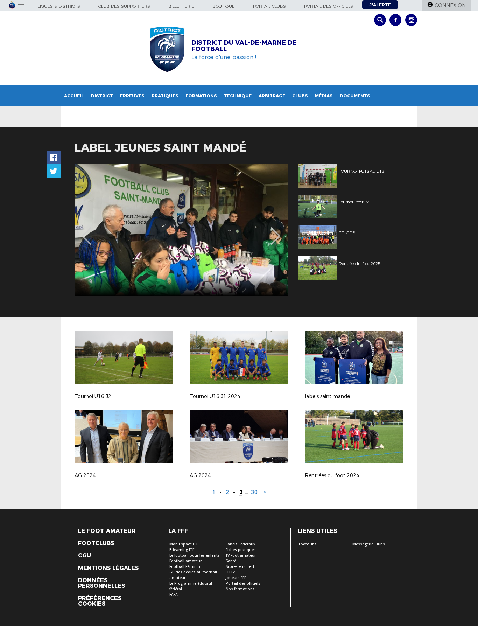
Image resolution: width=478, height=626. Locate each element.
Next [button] (275, 231)
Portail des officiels (328, 6)
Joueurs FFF (236, 578)
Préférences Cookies (99, 601)
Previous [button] (86, 231)
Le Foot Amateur (107, 531)
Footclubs (96, 543)
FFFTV (230, 572)
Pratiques (165, 95)
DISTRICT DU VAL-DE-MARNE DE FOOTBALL (244, 46)
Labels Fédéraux (240, 544)
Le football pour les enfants (194, 555)
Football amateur (185, 561)
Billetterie (181, 6)
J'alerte (380, 4)
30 (254, 492)
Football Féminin (184, 566)
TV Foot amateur (241, 555)
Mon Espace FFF (183, 544)
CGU (84, 555)
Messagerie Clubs (368, 544)
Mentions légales (108, 568)
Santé (231, 561)
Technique (238, 95)
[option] (181, 230)
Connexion (450, 5)
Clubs (300, 95)
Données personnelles (101, 583)
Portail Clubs (269, 6)
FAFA (173, 594)
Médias (324, 95)
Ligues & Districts (59, 6)
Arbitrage (272, 95)
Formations (201, 95)
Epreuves (132, 95)
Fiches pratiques (241, 550)
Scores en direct (240, 566)
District (102, 95)
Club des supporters (124, 6)
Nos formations (240, 589)
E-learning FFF (181, 550)
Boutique (223, 6)
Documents (355, 95)
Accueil (74, 95)
